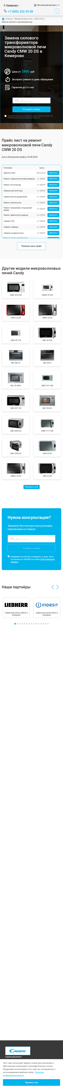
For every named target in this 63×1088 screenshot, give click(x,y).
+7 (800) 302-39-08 (20, 11)
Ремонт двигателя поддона (16, 215)
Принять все (31, 1082)
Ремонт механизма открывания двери (18, 209)
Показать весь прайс (31, 246)
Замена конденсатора (14, 233)
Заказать (53, 173)
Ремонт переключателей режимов (19, 179)
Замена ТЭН (9, 221)
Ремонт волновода (12, 185)
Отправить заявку (31, 109)
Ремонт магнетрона (12, 203)
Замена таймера (11, 227)
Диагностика (9, 173)
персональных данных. (30, 118)
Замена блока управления (15, 197)
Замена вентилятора (13, 191)
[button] (53, 587)
